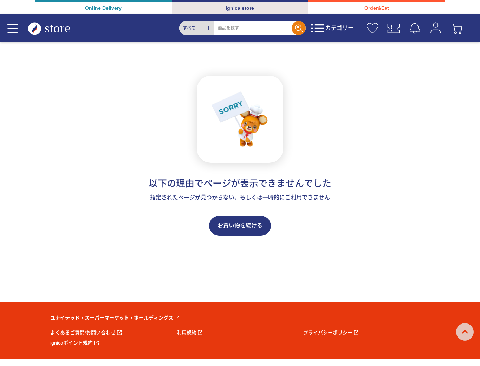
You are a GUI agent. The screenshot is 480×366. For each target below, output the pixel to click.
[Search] (299, 28)
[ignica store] (56, 28)
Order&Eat (376, 8)
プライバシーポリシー (327, 332)
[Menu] (12, 28)
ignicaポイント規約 (71, 343)
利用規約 (186, 332)
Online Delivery (103, 8)
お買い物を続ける (240, 226)
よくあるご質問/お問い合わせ (83, 332)
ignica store (240, 8)
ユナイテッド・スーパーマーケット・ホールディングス (111, 318)
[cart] (456, 28)
